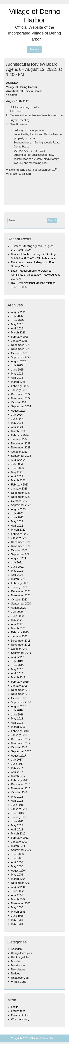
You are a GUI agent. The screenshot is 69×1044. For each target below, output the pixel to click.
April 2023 (17, 476)
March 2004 (18, 878)
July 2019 (17, 661)
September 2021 (21, 554)
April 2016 (17, 800)
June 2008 (17, 854)
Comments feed (20, 1015)
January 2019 (19, 685)
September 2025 (21, 357)
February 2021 (20, 583)
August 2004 (18, 870)
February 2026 (20, 336)
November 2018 (20, 693)
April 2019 (17, 673)
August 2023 (18, 459)
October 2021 (19, 550)
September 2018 (21, 702)
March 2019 (18, 677)
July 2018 (17, 710)
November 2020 (20, 595)
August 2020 (18, 607)
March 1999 (18, 911)
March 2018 (18, 726)
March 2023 (18, 480)
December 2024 (20, 394)
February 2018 (20, 730)
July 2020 (17, 611)
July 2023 (17, 463)
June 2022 (17, 517)
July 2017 (17, 759)
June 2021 (17, 566)
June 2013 (17, 813)
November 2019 (20, 644)
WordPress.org (20, 1019)
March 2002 (18, 899)
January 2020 (19, 636)
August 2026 (18, 312)
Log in (14, 1006)
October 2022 (19, 500)
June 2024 (17, 418)
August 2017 (18, 755)
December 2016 (20, 784)
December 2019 (20, 640)
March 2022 (18, 529)
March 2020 (18, 628)
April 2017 (17, 772)
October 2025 (19, 353)
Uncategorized (20, 977)
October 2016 (19, 792)
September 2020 (21, 603)
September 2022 (21, 504)
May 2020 (17, 619)
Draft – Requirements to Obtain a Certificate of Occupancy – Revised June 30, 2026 (35, 274)
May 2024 (17, 422)
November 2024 (20, 398)
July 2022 (17, 513)
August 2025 (18, 361)
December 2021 (20, 542)
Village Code (18, 981)
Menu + (34, 49)
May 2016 (17, 796)
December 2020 (20, 591)
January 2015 (19, 808)
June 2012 (17, 821)
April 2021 (17, 574)
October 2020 (19, 599)
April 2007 (17, 862)
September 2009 (21, 849)
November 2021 (20, 546)
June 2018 (17, 714)
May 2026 (17, 324)
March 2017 (18, 776)
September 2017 (21, 751)
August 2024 (18, 410)
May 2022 (17, 521)
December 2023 (20, 443)
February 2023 (20, 484)
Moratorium (18, 965)
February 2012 (20, 837)
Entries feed (18, 1010)
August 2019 (18, 657)
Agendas (16, 948)
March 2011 (18, 845)
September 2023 (21, 455)
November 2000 (20, 903)
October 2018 (19, 698)
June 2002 (17, 891)
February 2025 (20, 385)
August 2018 (18, 706)
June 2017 (17, 763)
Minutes (16, 961)
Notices (15, 973)
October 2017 (19, 747)
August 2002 (18, 886)
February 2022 (20, 533)
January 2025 (19, 390)
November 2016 (20, 788)
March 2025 (18, 381)
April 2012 (17, 829)
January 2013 (19, 817)
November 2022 (20, 496)
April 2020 (17, 624)
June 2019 (17, 665)
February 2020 (20, 632)
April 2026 (17, 328)
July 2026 (17, 316)
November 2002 (20, 882)
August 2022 (18, 509)
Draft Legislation (20, 957)
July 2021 (17, 562)
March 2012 (18, 833)
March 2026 (18, 332)
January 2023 (19, 488)
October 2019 (19, 648)
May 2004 (17, 874)
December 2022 (20, 492)
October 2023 (19, 451)
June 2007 (17, 858)
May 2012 (17, 825)
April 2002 (17, 895)
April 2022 (17, 525)
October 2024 (19, 402)
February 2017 (20, 780)
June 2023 (17, 468)
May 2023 (17, 472)
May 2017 (17, 767)
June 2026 (17, 320)
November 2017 (20, 743)
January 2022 (19, 537)
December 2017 (20, 739)
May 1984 (17, 923)
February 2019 (20, 681)
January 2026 (19, 340)
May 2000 (17, 907)
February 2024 (20, 435)
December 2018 (20, 689)
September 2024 (21, 406)
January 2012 (19, 841)
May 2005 (17, 866)
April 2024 (17, 427)
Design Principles (21, 953)
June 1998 (17, 915)
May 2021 (17, 570)
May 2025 (17, 373)
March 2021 (18, 578)
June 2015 (17, 804)
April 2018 (17, 722)
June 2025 (17, 369)
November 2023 (20, 447)
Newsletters (18, 969)
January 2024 (19, 439)
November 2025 (20, 348)
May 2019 (17, 669)
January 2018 (19, 734)
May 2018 (17, 718)
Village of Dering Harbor (44, 1038)
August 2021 (18, 558)
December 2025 (20, 344)
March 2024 (18, 431)
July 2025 (17, 365)
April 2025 (17, 377)
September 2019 (21, 652)
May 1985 (17, 919)
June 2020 (17, 615)
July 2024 (17, 414)
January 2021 (19, 587)
